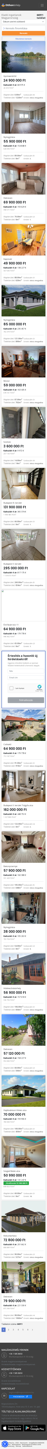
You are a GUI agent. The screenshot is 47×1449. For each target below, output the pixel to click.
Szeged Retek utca (11, 1171)
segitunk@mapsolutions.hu (21, 1392)
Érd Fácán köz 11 (11, 624)
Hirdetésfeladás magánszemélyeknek (18, 1364)
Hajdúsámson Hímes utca (14, 1110)
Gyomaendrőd (9, 76)
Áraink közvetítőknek (11, 1381)
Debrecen (7, 198)
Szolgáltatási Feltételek (36, 1443)
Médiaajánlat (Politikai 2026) (31, 1444)
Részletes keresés (23, 38)
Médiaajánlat (16, 1444)
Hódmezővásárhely (12, 988)
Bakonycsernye (10, 866)
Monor (6, 381)
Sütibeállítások (27, 1446)
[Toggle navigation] (42, 5)
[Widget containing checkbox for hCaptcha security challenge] (26, 688)
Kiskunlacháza (9, 1235)
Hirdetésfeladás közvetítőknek (15, 1383)
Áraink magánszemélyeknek (14, 1361)
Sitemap (18, 1446)
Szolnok (7, 442)
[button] (4, 1444)
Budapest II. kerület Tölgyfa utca (18, 805)
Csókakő (7, 744)
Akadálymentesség (7, 1446)
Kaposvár (7, 259)
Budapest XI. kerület (12, 503)
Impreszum (24, 1443)
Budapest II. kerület (12, 564)
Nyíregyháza (9, 137)
